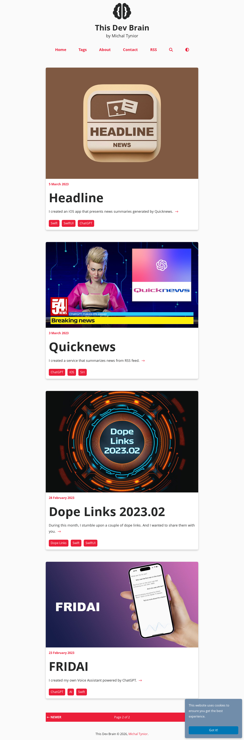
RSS (153, 49)
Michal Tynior (138, 734)
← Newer (54, 717)
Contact (130, 49)
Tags (83, 49)
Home (60, 49)
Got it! (213, 730)
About (105, 49)
